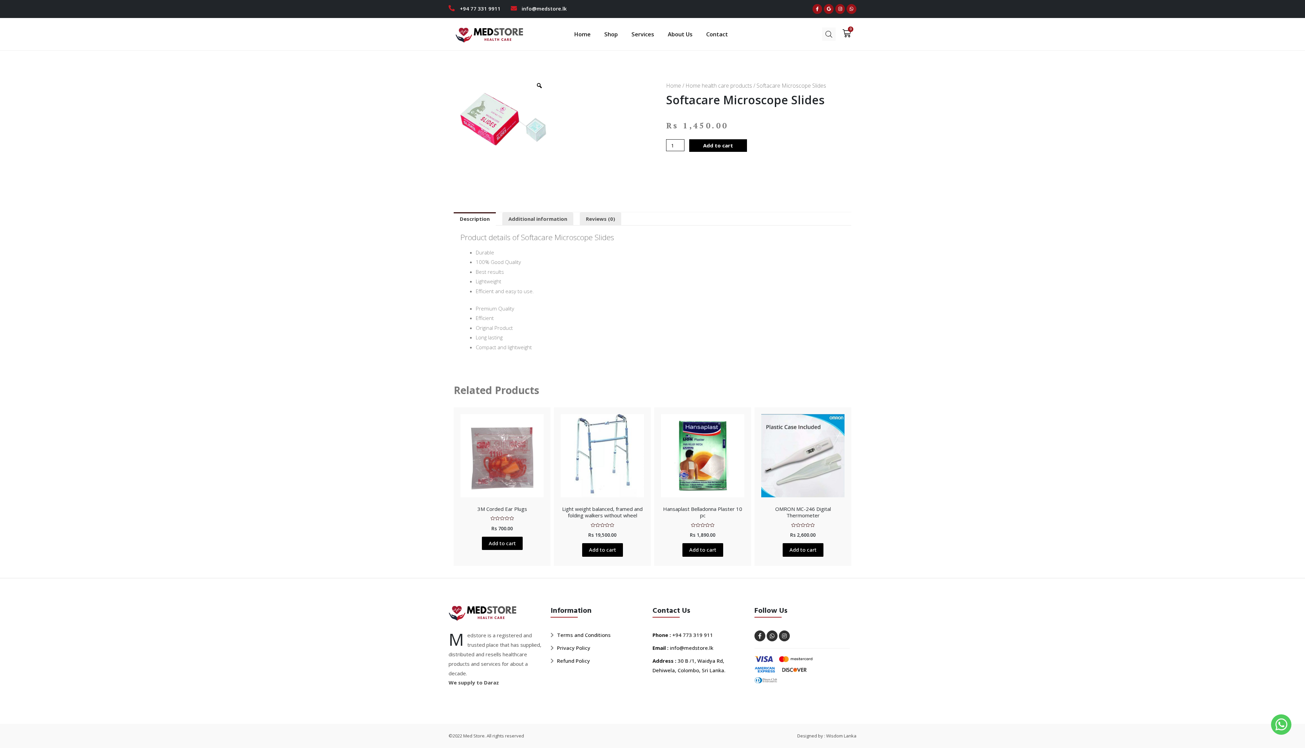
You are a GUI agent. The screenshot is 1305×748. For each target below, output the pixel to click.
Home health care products (718, 85)
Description (475, 218)
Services (642, 34)
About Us (680, 34)
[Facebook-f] (817, 9)
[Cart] (844, 33)
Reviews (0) (600, 218)
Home (582, 34)
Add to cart (718, 145)
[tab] (475, 219)
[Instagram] (840, 9)
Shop (611, 34)
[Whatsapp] (851, 9)
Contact (717, 34)
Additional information (537, 218)
